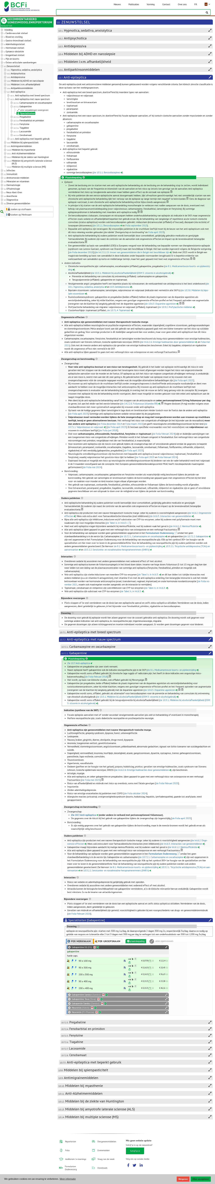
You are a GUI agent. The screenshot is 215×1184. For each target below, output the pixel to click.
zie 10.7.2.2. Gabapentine (196, 536)
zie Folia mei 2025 (91, 779)
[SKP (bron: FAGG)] (72, 960)
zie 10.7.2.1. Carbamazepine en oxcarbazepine (142, 536)
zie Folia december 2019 (81, 252)
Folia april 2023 (156, 232)
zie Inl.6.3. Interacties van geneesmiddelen (170, 516)
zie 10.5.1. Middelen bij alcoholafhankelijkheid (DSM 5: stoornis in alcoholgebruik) (131, 272)
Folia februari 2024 (167, 457)
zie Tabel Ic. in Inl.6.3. (116, 522)
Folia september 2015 (136, 225)
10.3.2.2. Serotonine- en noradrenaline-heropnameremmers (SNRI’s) (116, 549)
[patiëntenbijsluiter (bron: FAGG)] (75, 960)
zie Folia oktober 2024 (135, 793)
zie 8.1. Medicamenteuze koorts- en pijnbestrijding (138, 546)
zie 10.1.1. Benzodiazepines (106, 172)
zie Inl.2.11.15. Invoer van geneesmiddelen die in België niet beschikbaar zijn (132, 252)
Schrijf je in (135, 1151)
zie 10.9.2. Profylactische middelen (175, 307)
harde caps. (72, 955)
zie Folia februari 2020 (167, 783)
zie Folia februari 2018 (96, 676)
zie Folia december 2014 (110, 423)
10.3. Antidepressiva (119, 286)
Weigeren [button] (183, 1179)
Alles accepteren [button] (200, 1179)
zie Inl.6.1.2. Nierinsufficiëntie (184, 526)
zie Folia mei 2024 (92, 467)
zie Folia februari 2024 (163, 433)
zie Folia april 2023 (183, 380)
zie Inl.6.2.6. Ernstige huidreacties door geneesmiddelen (168, 341)
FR (195, 4)
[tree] (24, 116)
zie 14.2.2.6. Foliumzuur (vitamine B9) (139, 403)
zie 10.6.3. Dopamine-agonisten (160, 303)
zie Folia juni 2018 (108, 430)
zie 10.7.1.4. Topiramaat (118, 310)
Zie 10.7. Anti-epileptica (78, 663)
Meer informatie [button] (68, 1179)
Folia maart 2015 (134, 423)
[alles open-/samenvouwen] (166, 947)
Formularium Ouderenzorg (160, 532)
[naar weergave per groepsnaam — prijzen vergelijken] (68, 961)
